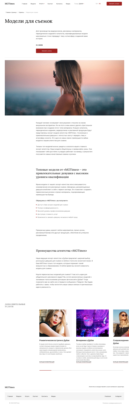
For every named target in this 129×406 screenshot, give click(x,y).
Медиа (68, 4)
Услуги (41, 3)
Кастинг (50, 4)
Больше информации (46, 362)
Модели (33, 4)
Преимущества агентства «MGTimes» (61, 250)
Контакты (59, 4)
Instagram (118, 396)
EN (97, 3)
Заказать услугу (47, 51)
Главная (24, 4)
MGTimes (9, 3)
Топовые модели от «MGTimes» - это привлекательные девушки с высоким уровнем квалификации (62, 173)
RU (100, 3)
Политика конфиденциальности (112, 403)
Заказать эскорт (114, 3)
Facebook (108, 396)
